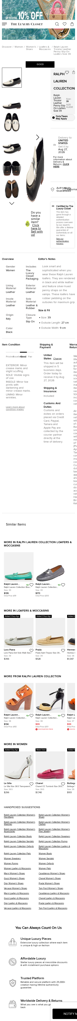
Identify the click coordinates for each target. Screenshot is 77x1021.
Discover (7, 47)
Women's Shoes (31, 48)
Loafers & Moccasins (45, 48)
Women (19, 47)
